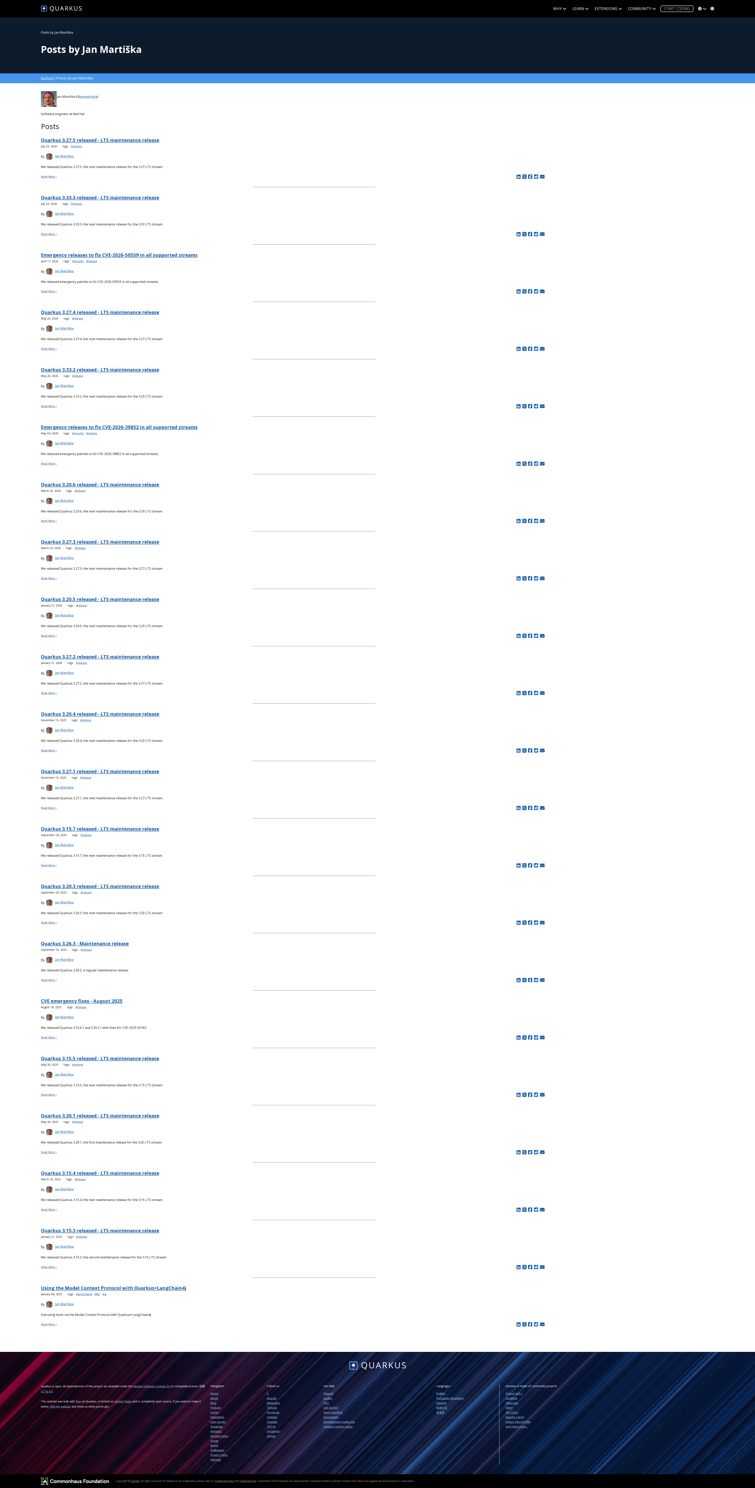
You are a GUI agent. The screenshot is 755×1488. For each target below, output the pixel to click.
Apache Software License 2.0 (151, 1386)
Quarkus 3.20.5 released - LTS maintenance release (100, 599)
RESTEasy (512, 1412)
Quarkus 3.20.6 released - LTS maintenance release (100, 484)
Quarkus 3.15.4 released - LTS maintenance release (100, 1173)
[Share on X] (524, 176)
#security (78, 261)
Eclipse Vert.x (514, 1393)
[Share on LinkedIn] (518, 176)
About (214, 1398)
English (440, 1393)
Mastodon (273, 1403)
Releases (216, 1431)
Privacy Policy (219, 1455)
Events (214, 1412)
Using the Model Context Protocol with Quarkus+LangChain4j (113, 1288)
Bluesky (272, 1398)
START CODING (677, 8)
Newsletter (217, 1417)
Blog (213, 1403)
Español (441, 1403)
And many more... (517, 1426)
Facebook (273, 1412)
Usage (214, 1441)
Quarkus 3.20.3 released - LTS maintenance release (100, 886)
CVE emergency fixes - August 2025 (81, 1001)
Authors (47, 78)
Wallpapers (217, 1450)
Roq (78, 1401)
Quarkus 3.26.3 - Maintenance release (85, 943)
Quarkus (135, 1481)
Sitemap (215, 1459)
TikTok (271, 1426)
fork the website (60, 1406)
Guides (327, 1398)
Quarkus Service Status (338, 1426)
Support (328, 1393)
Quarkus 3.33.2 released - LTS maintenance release (100, 369)
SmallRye (511, 1398)
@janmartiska (87, 96)
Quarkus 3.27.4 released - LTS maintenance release (100, 312)
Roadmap (216, 1426)
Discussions (331, 1417)
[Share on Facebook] (530, 176)
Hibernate (512, 1403)
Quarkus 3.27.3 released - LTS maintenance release (100, 541)
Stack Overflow (333, 1412)
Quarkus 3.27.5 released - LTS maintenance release (100, 140)
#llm (97, 1294)
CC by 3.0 (47, 1391)
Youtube (272, 1422)
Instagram (273, 1431)
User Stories (218, 1422)
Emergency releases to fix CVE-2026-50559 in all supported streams (119, 255)
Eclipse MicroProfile (518, 1422)
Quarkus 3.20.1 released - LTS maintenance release (100, 1115)
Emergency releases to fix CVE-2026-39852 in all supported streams (119, 427)
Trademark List (247, 1481)
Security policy (219, 1436)
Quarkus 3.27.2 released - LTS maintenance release (100, 656)
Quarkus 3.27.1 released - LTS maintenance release (100, 771)
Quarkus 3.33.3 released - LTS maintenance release (100, 197)
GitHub (271, 1436)
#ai (104, 1294)
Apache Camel (515, 1417)
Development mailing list (339, 1422)
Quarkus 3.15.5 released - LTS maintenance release (100, 1058)
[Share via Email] (542, 176)
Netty (509, 1408)
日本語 (440, 1412)
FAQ (326, 1403)
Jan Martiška (64, 156)
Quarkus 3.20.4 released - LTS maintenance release (100, 714)
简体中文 (441, 1408)
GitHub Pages (123, 1401)
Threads (272, 1408)
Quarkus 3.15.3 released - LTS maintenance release (100, 1230)
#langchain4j (84, 1294)
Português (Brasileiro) (450, 1398)
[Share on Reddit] (536, 176)
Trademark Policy (224, 1481)
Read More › (49, 176)
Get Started (330, 1408)
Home (214, 1393)
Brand (214, 1445)
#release (76, 146)
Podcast (215, 1408)
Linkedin (272, 1417)
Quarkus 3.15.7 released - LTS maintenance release (100, 828)
